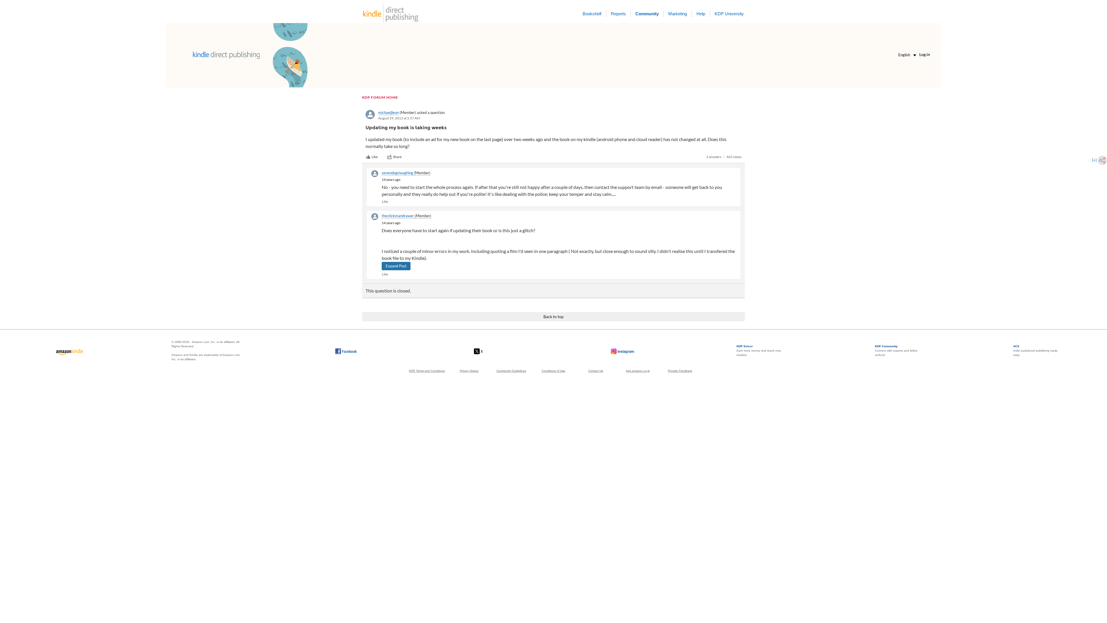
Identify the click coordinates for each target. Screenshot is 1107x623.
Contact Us (595, 370)
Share (397, 157)
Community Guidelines (511, 370)
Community (647, 13)
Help (700, 13)
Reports (618, 13)
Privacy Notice (469, 370)
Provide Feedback (680, 370)
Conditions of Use (553, 370)
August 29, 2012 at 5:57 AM (399, 118)
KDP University (729, 13)
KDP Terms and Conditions (427, 370)
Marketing (677, 13)
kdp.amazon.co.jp (638, 370)
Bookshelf (592, 13)
